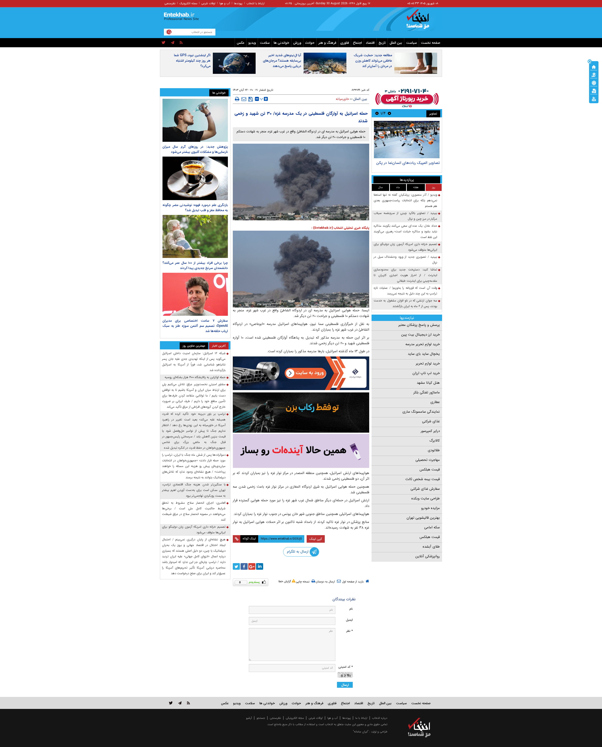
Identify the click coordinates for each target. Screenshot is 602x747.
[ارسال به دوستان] (244, 99)
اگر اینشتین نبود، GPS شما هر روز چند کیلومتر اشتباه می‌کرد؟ (192, 61)
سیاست (411, 42)
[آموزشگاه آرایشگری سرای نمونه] (301, 451)
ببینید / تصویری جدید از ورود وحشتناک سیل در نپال (405, 259)
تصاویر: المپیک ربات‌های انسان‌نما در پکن (408, 163)
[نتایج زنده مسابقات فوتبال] (593, 98)
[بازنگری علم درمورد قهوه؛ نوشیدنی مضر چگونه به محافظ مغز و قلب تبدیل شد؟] (195, 178)
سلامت (265, 42)
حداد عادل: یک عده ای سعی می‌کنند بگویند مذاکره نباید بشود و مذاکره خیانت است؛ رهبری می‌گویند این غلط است (405, 231)
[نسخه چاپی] (237, 99)
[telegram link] (180, 703)
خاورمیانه (342, 99)
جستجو (261, 718)
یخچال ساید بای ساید (424, 354)
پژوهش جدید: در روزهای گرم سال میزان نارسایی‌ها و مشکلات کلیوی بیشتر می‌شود (195, 149)
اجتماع (357, 42)
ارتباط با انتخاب (255, 3)
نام (351, 608)
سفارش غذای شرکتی (425, 489)
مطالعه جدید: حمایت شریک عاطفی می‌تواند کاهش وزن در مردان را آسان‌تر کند (373, 61)
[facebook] (244, 566)
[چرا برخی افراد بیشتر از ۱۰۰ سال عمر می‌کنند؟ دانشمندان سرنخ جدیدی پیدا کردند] (195, 236)
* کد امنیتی (345, 666)
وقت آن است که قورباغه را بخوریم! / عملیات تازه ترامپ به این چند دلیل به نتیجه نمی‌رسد (405, 290)
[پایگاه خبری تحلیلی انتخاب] (421, 21)
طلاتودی (434, 450)
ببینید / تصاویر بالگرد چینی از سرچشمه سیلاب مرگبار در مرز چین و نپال (405, 216)
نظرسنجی (169, 3)
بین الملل (396, 42)
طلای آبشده (431, 546)
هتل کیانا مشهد (428, 383)
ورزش (297, 42)
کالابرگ (434, 440)
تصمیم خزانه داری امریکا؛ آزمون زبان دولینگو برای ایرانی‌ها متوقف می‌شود (405, 247)
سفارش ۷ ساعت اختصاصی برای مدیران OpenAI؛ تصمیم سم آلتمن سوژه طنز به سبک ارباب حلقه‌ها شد (195, 326)
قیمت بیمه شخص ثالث (422, 479)
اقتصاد (370, 42)
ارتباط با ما (361, 718)
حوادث (309, 42)
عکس (240, 42)
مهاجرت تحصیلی (428, 460)
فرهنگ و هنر (327, 42)
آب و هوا (224, 3)
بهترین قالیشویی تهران (423, 518)
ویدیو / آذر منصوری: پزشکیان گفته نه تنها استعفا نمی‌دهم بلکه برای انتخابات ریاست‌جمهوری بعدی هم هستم (405, 200)
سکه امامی (432, 527)
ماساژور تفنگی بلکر (426, 392)
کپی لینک (315, 538)
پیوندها (238, 3)
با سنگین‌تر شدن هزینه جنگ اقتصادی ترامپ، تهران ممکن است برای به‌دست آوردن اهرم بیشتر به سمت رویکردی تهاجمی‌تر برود (194, 490)
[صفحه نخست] (593, 66)
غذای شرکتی (431, 421)
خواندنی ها (281, 42)
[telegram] (172, 42)
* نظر (349, 630)
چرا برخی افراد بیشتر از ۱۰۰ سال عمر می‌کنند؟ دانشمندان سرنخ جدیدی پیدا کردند (195, 265)
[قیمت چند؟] (593, 74)
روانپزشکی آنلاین (427, 556)
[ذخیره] (250, 99)
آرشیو (249, 718)
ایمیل (349, 619)
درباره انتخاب (379, 718)
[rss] (181, 42)
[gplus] (251, 566)
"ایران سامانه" (360, 731)
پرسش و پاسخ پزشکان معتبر (419, 325)
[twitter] (163, 42)
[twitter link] (170, 703)
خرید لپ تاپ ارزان (426, 373)
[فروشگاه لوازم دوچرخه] (301, 412)
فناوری (344, 42)
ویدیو (252, 42)
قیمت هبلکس (430, 469)
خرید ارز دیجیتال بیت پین (420, 334)
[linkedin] (259, 566)
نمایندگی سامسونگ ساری (421, 412)
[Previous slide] (389, 113)
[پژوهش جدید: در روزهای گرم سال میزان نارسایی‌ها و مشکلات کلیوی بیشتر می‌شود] (195, 120)
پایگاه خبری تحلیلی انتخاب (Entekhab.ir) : (340, 227)
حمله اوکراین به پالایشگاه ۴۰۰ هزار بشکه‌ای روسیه (195, 377)
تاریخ (382, 42)
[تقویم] (593, 90)
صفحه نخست (430, 42)
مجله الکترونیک (188, 3)
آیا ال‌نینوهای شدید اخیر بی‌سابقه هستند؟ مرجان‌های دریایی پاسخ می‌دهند (282, 61)
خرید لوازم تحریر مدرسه (422, 344)
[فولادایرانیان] (301, 373)
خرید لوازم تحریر (428, 363)
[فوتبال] (593, 82)
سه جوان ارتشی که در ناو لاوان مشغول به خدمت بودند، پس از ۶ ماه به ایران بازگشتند (405, 303)
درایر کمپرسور (430, 431)
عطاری (435, 402)
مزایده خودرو (430, 508)
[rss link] (188, 703)
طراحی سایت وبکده (425, 498)
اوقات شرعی (208, 3)
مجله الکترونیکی (295, 718)
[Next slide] (377, 113)
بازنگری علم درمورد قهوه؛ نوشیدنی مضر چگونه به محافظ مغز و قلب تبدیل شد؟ (195, 207)
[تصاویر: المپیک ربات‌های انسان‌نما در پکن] (407, 139)
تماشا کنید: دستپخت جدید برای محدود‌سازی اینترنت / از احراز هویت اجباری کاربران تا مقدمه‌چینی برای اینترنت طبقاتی (405, 275)
